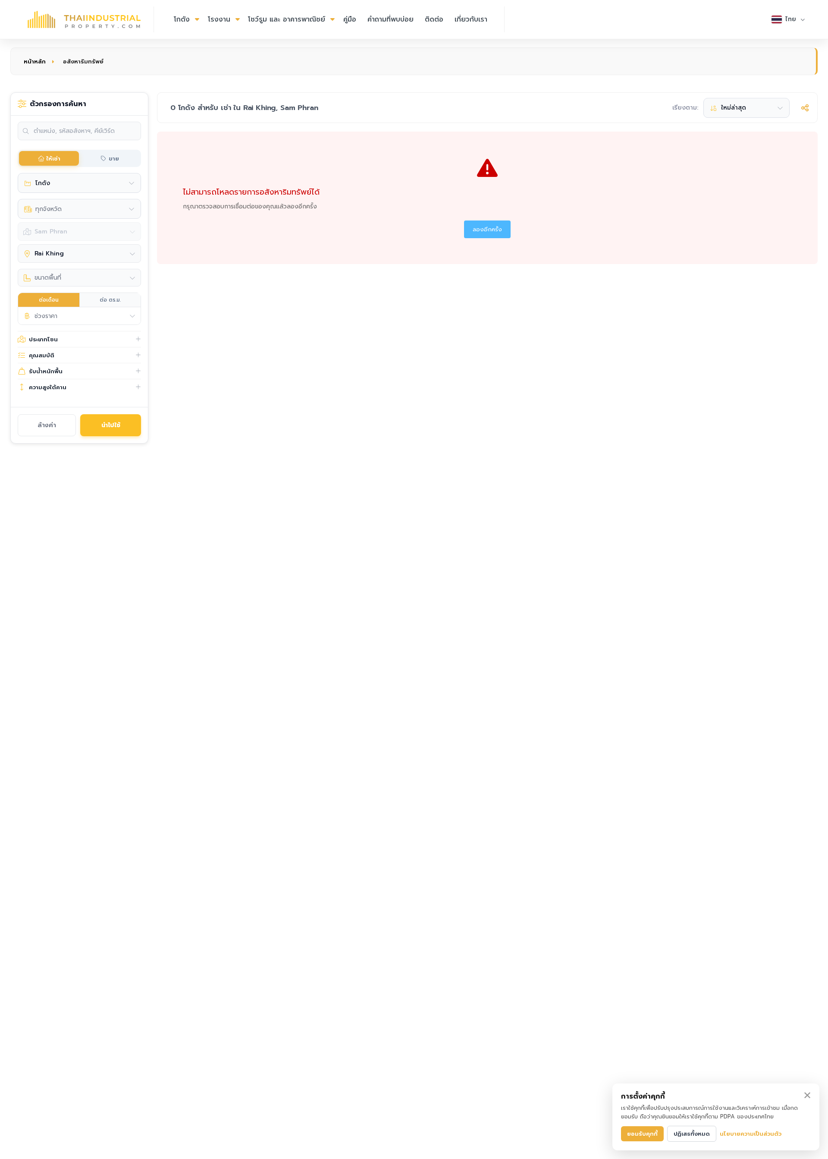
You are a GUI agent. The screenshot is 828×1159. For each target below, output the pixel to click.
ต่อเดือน (49, 300)
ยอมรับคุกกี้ (642, 1134)
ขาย (114, 158)
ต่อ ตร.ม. (110, 300)
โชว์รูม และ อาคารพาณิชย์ (286, 19)
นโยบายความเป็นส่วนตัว (750, 1134)
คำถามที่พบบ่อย (390, 19)
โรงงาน (219, 19)
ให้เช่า (53, 158)
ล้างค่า (47, 425)
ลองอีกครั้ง (487, 229)
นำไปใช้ (110, 425)
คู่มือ (349, 19)
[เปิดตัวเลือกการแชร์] (805, 108)
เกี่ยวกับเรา (471, 19)
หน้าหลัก (35, 61)
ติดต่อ (434, 19)
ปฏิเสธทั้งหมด (692, 1134)
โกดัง (182, 19)
